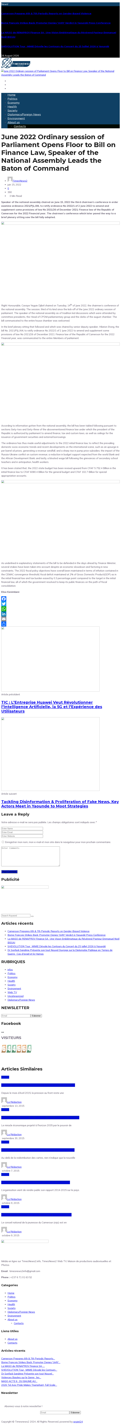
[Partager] (60, 623)
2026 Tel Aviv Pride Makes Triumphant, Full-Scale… (29, 1384)
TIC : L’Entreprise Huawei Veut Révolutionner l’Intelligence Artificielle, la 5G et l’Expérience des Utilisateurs (51, 706)
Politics (12, 98)
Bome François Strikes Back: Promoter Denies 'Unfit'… (30, 1362)
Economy (14, 102)
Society (12, 110)
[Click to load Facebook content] (2, 1032)
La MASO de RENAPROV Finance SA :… (23, 1366)
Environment (16, 118)
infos (10, 969)
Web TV (12, 992)
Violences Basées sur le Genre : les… (21, 1377)
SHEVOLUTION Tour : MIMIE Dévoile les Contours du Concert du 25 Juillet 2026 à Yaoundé (55, 46)
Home (11, 95)
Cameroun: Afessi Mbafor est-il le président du (36, 1214)
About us (14, 122)
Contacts (20, 126)
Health (12, 106)
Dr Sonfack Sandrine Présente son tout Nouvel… (27, 1373)
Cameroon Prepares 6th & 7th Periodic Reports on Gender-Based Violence (46, 13)
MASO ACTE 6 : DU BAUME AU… (19, 1381)
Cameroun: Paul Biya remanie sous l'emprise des (38, 1150)
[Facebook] (60, 598)
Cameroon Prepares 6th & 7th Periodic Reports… (28, 1358)
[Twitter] (60, 603)
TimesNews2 (20, 180)
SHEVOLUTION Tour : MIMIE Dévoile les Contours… (29, 1369)
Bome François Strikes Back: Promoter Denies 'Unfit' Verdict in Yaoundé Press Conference (56, 23)
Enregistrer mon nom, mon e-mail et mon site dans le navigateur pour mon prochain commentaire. (58, 842)
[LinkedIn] (60, 613)
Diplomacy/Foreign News (24, 114)
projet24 (78, 1421)
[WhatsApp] (60, 608)
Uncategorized (15, 996)
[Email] (60, 618)
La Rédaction (14, 1102)
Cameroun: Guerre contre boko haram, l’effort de (38, 1085)
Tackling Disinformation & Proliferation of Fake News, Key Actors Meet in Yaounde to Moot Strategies (60, 803)
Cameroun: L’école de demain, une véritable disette (40, 1117)
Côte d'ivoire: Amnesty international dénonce (35, 1182)
